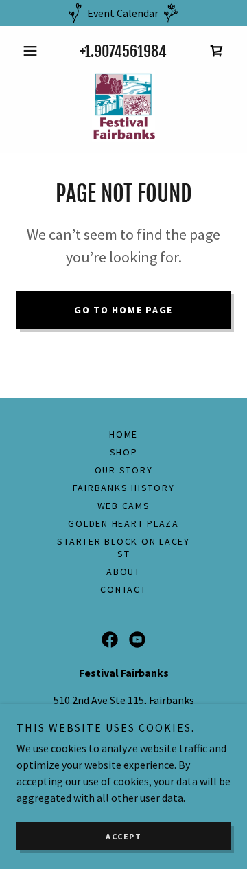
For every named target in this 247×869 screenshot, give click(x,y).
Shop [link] (124, 452)
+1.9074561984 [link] (123, 51)
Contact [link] (123, 589)
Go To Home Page (123, 310)
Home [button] (123, 434)
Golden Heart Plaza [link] (123, 523)
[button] (32, 51)
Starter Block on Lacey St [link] (123, 547)
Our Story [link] (124, 470)
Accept (123, 836)
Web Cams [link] (123, 505)
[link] (217, 51)
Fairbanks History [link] (124, 488)
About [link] (123, 571)
